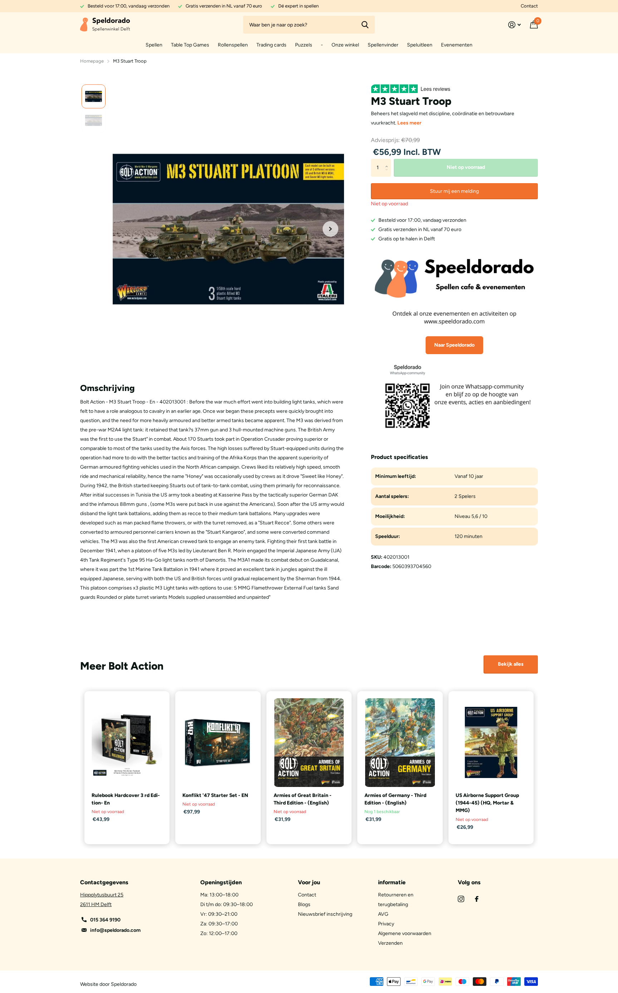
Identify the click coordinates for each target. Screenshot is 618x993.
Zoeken (365, 25)
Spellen (154, 45)
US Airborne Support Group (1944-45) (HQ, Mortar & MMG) (487, 803)
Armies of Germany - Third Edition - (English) (395, 799)
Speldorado (124, 984)
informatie (392, 882)
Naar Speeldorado (454, 345)
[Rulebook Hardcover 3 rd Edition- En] (127, 742)
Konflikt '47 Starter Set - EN (215, 795)
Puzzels (303, 45)
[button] (330, 229)
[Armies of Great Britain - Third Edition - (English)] (309, 742)
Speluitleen (419, 45)
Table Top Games (190, 45)
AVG (383, 914)
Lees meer (409, 123)
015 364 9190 (105, 920)
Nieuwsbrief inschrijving (325, 914)
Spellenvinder (383, 45)
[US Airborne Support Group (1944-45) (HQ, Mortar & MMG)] (491, 742)
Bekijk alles (511, 664)
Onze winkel (345, 45)
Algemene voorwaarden (404, 933)
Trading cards (271, 45)
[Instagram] (461, 899)
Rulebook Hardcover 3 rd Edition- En (126, 799)
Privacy (386, 924)
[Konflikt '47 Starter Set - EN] (217, 742)
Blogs (304, 904)
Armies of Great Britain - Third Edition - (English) (303, 799)
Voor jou (309, 882)
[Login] (514, 25)
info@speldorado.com (115, 930)
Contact (529, 6)
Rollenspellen (233, 45)
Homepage (92, 61)
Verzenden (390, 943)
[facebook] (477, 899)
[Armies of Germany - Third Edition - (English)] (399, 742)
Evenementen (456, 45)
